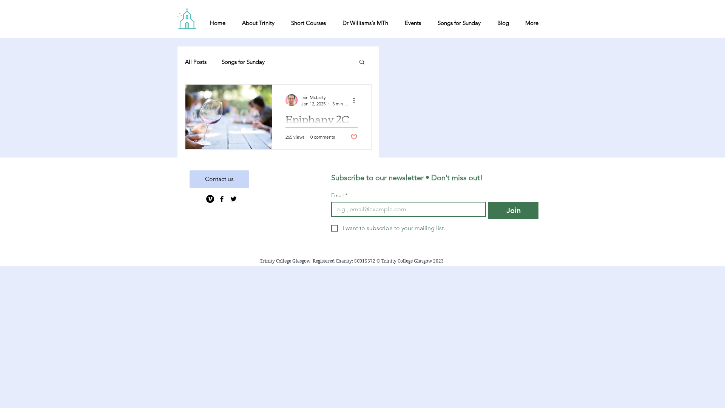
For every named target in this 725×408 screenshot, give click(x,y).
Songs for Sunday (243, 61)
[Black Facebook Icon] (222, 199)
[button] (362, 62)
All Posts (196, 61)
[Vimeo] (210, 199)
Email (339, 195)
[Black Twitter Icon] (234, 199)
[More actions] (356, 100)
